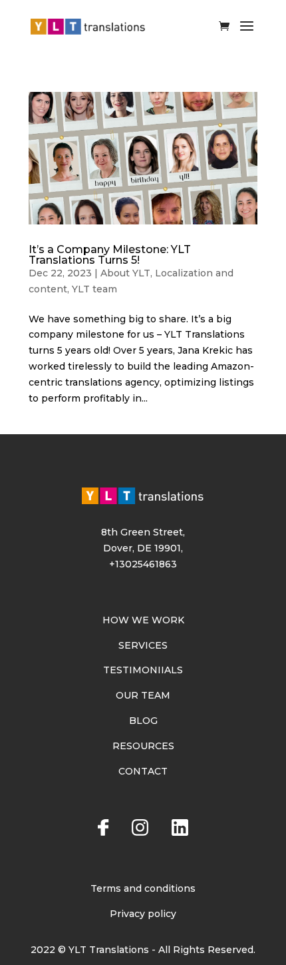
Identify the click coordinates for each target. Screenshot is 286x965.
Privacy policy (143, 914)
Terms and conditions (143, 888)
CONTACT (143, 771)
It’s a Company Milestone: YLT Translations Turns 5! (110, 254)
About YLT (125, 273)
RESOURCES (143, 746)
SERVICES (143, 645)
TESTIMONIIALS (143, 670)
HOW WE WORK (143, 620)
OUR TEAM (143, 695)
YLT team (94, 289)
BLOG (143, 721)
